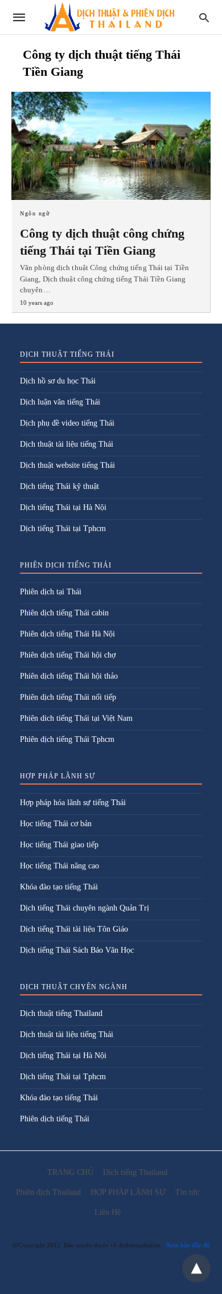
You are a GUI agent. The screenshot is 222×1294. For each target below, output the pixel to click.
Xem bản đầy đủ (188, 1245)
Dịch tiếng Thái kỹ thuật (59, 486)
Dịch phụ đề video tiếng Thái (67, 423)
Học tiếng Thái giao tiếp (59, 844)
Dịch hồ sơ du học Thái (58, 381)
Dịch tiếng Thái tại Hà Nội (63, 507)
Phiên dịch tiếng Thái (54, 1119)
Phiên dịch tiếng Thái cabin (64, 613)
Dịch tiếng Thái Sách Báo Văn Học (77, 950)
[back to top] (196, 1268)
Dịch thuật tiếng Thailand (61, 1013)
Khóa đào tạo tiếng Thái (59, 887)
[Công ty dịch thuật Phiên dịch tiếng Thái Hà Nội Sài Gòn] (110, 17)
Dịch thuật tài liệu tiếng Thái (66, 444)
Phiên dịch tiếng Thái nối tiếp (68, 697)
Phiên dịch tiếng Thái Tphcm (67, 739)
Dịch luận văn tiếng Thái (60, 402)
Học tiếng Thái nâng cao (59, 866)
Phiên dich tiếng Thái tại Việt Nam (76, 718)
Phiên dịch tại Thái (50, 591)
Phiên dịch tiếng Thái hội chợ (68, 655)
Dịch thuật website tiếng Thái (67, 465)
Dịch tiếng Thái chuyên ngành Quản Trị (84, 908)
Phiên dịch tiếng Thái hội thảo (69, 676)
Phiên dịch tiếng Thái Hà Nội (67, 634)
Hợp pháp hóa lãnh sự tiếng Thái (73, 802)
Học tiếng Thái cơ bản (56, 823)
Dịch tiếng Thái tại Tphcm (63, 528)
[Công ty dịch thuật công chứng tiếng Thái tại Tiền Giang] (111, 146)
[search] (204, 17)
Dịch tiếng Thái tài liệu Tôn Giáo (74, 929)
